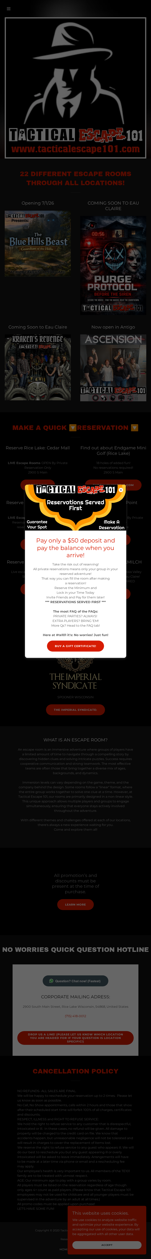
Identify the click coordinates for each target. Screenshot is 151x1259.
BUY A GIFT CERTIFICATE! (75, 646)
